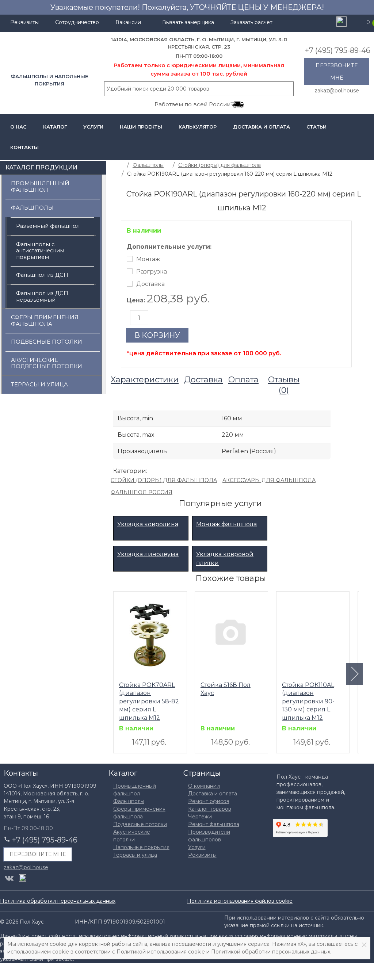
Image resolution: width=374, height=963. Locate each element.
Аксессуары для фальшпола (269, 480)
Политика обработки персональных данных (57, 901)
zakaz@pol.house (336, 90)
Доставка (150, 283)
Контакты (24, 147)
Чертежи (200, 816)
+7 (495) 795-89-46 (337, 50)
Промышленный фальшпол (40, 186)
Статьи (316, 127)
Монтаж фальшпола (226, 524)
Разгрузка (151, 271)
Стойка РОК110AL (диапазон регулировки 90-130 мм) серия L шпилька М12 (308, 701)
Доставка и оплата (261, 127)
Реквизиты (24, 22)
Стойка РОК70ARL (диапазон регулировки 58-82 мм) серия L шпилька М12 (149, 701)
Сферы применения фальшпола (45, 320)
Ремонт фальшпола (213, 824)
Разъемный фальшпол (48, 226)
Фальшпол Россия (141, 492)
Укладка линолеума (148, 554)
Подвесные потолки (46, 342)
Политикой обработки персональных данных (270, 951)
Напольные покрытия (141, 847)
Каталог (55, 127)
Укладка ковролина (147, 524)
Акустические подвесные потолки (46, 363)
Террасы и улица (39, 384)
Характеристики (145, 380)
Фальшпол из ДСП (42, 275)
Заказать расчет (251, 22)
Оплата (243, 380)
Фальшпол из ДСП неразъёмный (42, 296)
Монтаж (148, 259)
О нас (18, 127)
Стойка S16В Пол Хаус (226, 688)
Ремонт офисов (208, 801)
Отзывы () (283, 385)
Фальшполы (32, 208)
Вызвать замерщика (188, 22)
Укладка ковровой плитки (224, 558)
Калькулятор (198, 127)
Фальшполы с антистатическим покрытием (40, 250)
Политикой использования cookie (161, 951)
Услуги (93, 127)
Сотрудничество (77, 22)
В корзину (157, 335)
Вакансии (128, 22)
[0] (357, 22)
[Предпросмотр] (149, 635)
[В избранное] (122, 599)
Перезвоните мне (337, 71)
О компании (204, 786)
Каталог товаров (209, 809)
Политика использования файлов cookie (240, 901)
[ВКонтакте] (9, 878)
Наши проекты (141, 127)
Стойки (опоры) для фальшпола (164, 480)
